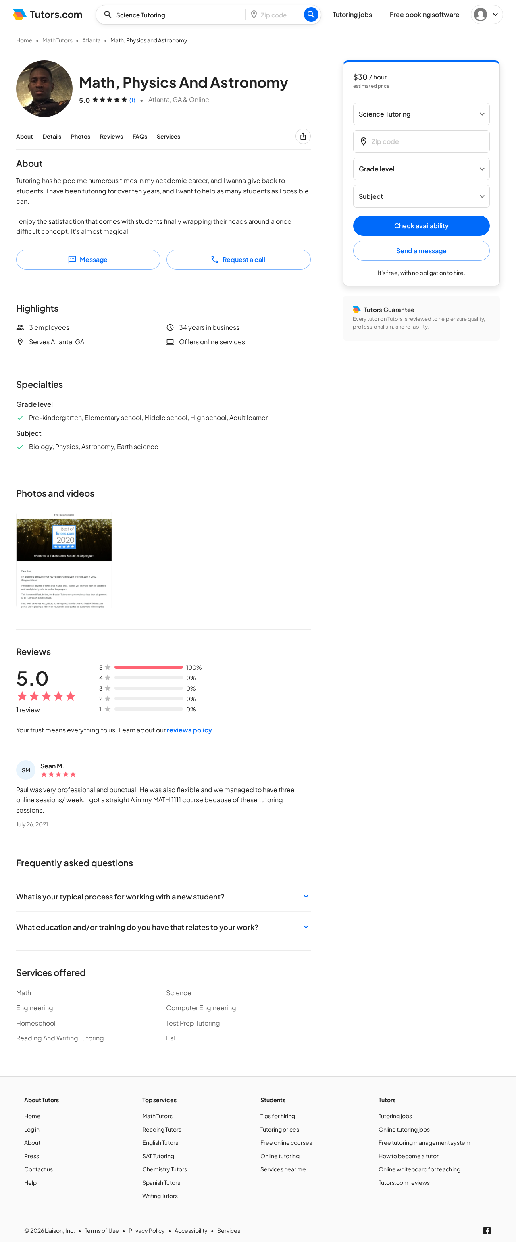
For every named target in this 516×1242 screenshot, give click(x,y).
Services (168, 136)
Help (30, 1182)
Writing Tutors (160, 1195)
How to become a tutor (409, 1155)
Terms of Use (102, 1230)
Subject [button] (371, 196)
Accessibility (191, 1230)
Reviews (111, 136)
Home (24, 40)
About (24, 136)
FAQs (140, 136)
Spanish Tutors (161, 1182)
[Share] (303, 136)
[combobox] (172, 14)
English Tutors (160, 1142)
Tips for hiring (277, 1115)
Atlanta (91, 40)
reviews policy (189, 730)
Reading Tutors (161, 1129)
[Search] (311, 14)
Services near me (283, 1169)
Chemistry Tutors (164, 1169)
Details (52, 136)
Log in (32, 1129)
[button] (163, 896)
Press (31, 1155)
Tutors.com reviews (404, 1182)
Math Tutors (57, 40)
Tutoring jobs (395, 1115)
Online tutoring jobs (404, 1129)
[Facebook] (487, 1231)
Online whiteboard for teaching (419, 1169)
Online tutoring (280, 1155)
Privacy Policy (147, 1230)
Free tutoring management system (424, 1142)
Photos (80, 136)
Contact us (38, 1169)
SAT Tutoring (158, 1155)
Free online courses (286, 1142)
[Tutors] (48, 14)
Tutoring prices (279, 1129)
